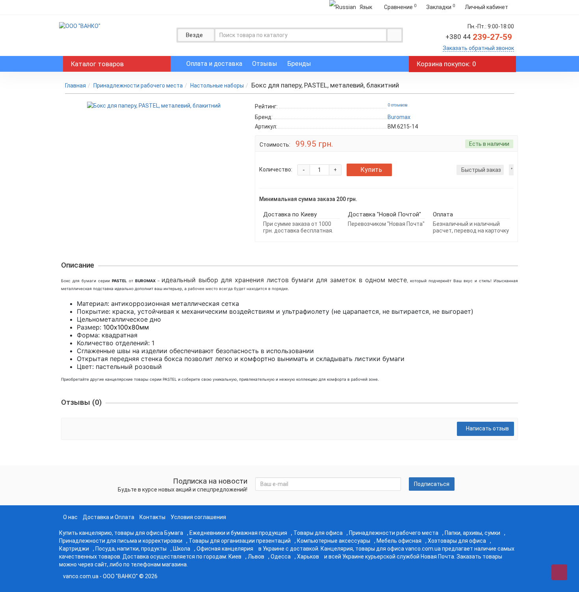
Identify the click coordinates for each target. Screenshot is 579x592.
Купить (371, 169)
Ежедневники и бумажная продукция (238, 533)
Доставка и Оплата (108, 517)
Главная (75, 85)
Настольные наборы (217, 85)
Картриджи (74, 548)
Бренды (299, 63)
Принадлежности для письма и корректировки (120, 541)
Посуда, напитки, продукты (131, 548)
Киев (234, 556)
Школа (181, 548)
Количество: (275, 169)
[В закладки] (511, 170)
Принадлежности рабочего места (138, 85)
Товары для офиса (318, 533)
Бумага (173, 533)
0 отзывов (398, 105)
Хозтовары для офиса (457, 541)
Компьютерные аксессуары (333, 541)
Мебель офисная (399, 541)
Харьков (308, 556)
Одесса (281, 556)
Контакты (152, 517)
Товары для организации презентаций (240, 541)
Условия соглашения (198, 517)
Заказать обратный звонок (478, 48)
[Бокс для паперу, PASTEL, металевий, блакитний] (154, 106)
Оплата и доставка (214, 63)
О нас (70, 517)
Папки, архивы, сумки (472, 533)
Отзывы (264, 63)
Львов (256, 556)
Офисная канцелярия (225, 548)
